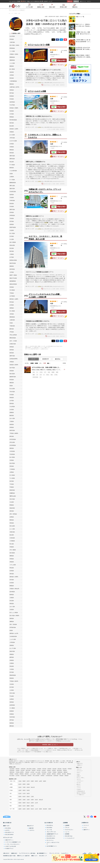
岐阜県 (24, 796)
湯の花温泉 (12, 552)
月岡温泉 (12, 361)
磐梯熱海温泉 (13, 182)
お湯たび (79, 775)
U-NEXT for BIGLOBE (10, 846)
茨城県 (28, 784)
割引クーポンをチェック (59, 64)
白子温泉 (12, 257)
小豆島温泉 (12, 642)
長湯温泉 (12, 714)
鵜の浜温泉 (12, 373)
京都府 (24, 799)
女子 (45, 372)
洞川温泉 (12, 579)
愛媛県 (28, 805)
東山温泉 (12, 161)
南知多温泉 (12, 508)
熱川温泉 (12, 481)
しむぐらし (31, 830)
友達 (34, 372)
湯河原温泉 (12, 269)
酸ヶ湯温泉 (12, 69)
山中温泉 (12, 400)
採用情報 (67, 834)
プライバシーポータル (54, 853)
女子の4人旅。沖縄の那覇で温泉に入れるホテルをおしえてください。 (51, 82)
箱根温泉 (12, 266)
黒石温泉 (12, 78)
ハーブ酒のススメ (80, 794)
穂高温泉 (12, 352)
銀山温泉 (12, 125)
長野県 (24, 790)
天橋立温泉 (12, 532)
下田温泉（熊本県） (14, 681)
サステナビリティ (69, 829)
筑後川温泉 (12, 651)
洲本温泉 (12, 573)
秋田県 (36, 781)
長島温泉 (12, 523)
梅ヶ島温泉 (12, 457)
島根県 (24, 802)
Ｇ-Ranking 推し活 (81, 791)
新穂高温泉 (12, 490)
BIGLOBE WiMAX (9, 834)
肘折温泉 (12, 152)
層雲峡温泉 (12, 57)
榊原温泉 (12, 520)
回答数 (36, 363)
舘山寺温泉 (12, 463)
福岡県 (20, 808)
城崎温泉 (12, 555)
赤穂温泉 (12, 561)
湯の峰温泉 (12, 591)
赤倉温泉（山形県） (14, 128)
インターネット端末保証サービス (13, 842)
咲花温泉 (12, 379)
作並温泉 (12, 99)
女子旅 (56, 374)
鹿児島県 (45, 808)
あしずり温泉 (13, 648)
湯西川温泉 (12, 209)
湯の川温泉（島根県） (15, 615)
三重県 (32, 796)
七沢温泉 (12, 272)
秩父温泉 (12, 248)
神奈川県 (33, 787)
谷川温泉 (12, 236)
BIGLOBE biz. (50, 825)
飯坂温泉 (12, 167)
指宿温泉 (12, 723)
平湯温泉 (12, 487)
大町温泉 (12, 314)
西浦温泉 (12, 505)
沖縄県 (53, 372)
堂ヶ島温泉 (12, 475)
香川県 (24, 805)
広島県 (32, 802)
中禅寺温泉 (12, 200)
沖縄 (49, 372)
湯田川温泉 (12, 155)
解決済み (57, 359)
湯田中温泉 (12, 355)
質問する (76, 1)
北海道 (20, 781)
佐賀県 (24, 808)
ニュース (67, 831)
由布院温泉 (12, 705)
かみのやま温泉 (13, 140)
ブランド (67, 827)
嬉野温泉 (12, 657)
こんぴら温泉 (13, 639)
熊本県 (32, 808)
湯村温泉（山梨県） (14, 299)
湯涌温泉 (12, 412)
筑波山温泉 (12, 245)
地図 (53, 56)
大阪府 (28, 799)
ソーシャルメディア (69, 838)
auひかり (7, 830)
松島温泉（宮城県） (14, 108)
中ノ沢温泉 (12, 179)
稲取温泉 (12, 448)
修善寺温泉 (12, 430)
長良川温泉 (12, 499)
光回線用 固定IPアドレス (52, 834)
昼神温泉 (12, 346)
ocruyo (78, 774)
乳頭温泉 (12, 111)
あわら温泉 (12, 418)
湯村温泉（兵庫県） (14, 576)
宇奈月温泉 (12, 391)
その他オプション (9, 848)
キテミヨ (79, 779)
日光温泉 (12, 206)
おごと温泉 (12, 529)
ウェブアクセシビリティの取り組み (27, 853)
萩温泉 (11, 630)
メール (85, 827)
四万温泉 (12, 221)
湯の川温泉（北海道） (15, 45)
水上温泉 (12, 239)
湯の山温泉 (12, 525)
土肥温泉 (12, 472)
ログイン (89, 1)
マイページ (83, 1)
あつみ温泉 (12, 134)
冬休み (47, 374)
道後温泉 (12, 645)
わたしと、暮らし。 (81, 777)
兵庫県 (32, 799)
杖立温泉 (12, 687)
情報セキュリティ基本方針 (23, 855)
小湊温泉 (12, 254)
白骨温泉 (12, 305)
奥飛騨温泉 (12, 493)
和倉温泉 (12, 397)
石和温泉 (12, 287)
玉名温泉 (12, 684)
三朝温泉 (12, 597)
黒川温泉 (12, 672)
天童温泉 (12, 146)
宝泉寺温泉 (12, 717)
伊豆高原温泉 (13, 439)
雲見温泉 (12, 466)
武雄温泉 (12, 660)
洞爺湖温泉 (12, 60)
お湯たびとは (79, 763)
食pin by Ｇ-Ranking (81, 793)
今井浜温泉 (12, 451)
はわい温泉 (12, 606)
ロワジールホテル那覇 (37, 91)
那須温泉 (12, 203)
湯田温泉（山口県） (14, 633)
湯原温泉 (12, 618)
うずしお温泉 (13, 564)
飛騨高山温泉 (13, 496)
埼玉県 (20, 787)
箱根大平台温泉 (13, 278)
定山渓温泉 (12, 36)
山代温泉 (12, 409)
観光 (52, 374)
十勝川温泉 (12, 42)
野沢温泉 (12, 302)
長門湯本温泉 (13, 627)
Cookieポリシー (65, 853)
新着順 (32, 363)
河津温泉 (12, 460)
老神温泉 (12, 224)
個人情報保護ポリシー (42, 853)
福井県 (28, 793)
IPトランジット (50, 840)
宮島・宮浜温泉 (13, 624)
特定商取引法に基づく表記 (9, 855)
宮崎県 (40, 808)
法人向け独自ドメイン (52, 846)
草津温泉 (12, 212)
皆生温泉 (12, 600)
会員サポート (86, 829)
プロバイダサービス (51, 831)
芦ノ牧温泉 (12, 164)
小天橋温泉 (12, 540)
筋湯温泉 (12, 711)
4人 (37, 372)
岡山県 (28, 802)
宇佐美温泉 (12, 454)
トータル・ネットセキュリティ (12, 844)
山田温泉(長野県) (13, 358)
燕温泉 (11, 385)
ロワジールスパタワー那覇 (39, 45)
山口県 (36, 802)
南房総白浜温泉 (13, 260)
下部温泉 (12, 293)
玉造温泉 (12, 609)
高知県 (32, 805)
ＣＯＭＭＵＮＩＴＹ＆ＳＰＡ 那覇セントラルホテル (44, 136)
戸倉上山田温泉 (13, 334)
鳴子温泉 (12, 93)
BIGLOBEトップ (43, 855)
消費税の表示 (14, 853)
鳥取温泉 (12, 603)
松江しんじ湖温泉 (14, 612)
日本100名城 (35, 377)
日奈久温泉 (12, 693)
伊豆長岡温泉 (13, 445)
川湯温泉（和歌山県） (15, 588)
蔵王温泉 (12, 122)
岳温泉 (11, 173)
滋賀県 (20, 799)
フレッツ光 (49, 829)
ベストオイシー (80, 781)
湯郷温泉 (12, 621)
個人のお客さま (7, 822)
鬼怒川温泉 (12, 188)
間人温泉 (12, 543)
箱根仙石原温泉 (13, 284)
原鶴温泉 (12, 654)
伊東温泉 (12, 427)
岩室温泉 (12, 370)
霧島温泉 (12, 726)
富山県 (20, 793)
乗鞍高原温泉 (13, 337)
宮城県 (32, 781)
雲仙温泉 (12, 666)
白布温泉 (12, 143)
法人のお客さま (49, 822)
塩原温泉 (12, 194)
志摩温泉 (12, 517)
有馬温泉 (12, 558)
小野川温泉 (12, 137)
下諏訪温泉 (12, 325)
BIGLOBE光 (8, 828)
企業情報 (65, 822)
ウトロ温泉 (12, 51)
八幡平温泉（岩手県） (15, 87)
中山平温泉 (12, 105)
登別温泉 (12, 39)
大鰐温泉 (12, 75)
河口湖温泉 (12, 290)
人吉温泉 (12, 690)
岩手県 (28, 781)
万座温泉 (12, 218)
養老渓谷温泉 (13, 263)
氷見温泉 (12, 394)
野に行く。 (79, 784)
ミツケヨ (79, 787)
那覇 (57, 372)
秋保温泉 (12, 96)
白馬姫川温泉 (13, 343)
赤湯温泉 (12, 131)
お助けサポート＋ (9, 840)
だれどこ (79, 772)
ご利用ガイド (79, 765)
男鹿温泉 (12, 116)
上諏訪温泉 (12, 319)
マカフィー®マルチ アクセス (53, 843)
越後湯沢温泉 (13, 376)
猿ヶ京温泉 (12, 233)
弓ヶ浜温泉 (12, 478)
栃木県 (20, 784)
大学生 (41, 372)
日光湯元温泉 (13, 191)
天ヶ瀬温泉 (12, 708)
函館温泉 (12, 66)
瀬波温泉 (12, 382)
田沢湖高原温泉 (13, 119)
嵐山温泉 (12, 534)
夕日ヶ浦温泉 (13, 549)
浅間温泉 (12, 308)
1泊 (40, 377)
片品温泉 (12, 230)
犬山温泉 (12, 502)
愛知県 (28, 796)
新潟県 (28, 790)
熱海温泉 (12, 424)
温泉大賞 (31, 828)
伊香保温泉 (12, 215)
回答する (70, 1)
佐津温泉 (12, 570)
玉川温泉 (12, 113)
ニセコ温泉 (12, 63)
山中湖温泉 (12, 296)
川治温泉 (12, 197)
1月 (37, 374)
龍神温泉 (12, 594)
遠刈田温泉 (12, 102)
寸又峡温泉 (12, 469)
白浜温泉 (12, 582)
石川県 (24, 793)
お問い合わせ (6, 853)
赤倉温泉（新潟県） (14, 364)
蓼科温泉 (12, 328)
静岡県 (20, 796)
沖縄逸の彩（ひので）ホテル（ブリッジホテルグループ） (45, 190)
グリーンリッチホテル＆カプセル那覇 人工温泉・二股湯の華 (45, 295)
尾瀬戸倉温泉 (13, 227)
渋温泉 (11, 322)
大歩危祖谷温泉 (13, 636)
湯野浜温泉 (12, 158)
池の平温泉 (12, 367)
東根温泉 (12, 149)
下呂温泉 (12, 484)
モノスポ (79, 782)
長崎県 (28, 808)
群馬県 (24, 784)
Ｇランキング (79, 770)
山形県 (40, 781)
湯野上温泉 (12, 185)
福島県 (44, 781)
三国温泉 (12, 421)
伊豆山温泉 (12, 442)
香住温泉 (12, 567)
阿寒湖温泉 (12, 48)
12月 (41, 374)
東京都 (28, 787)
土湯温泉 (12, 176)
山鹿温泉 (12, 699)
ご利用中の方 (84, 822)
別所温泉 (12, 349)
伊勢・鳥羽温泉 (13, 514)
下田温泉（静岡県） (14, 433)
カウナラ (79, 786)
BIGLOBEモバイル (9, 832)
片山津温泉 (12, 406)
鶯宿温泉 (12, 84)
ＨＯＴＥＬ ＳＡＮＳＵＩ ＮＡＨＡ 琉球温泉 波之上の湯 (45, 237)
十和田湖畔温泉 (13, 81)
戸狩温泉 (12, 331)
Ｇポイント (79, 769)
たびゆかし (79, 789)
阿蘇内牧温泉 (13, 675)
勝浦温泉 (12, 585)
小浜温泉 (12, 669)
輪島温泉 (12, 415)
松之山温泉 (12, 388)
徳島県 (20, 805)
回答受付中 (45, 359)
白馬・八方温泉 (13, 340)
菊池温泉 (12, 678)
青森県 (24, 781)
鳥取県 (20, 802)
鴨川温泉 (12, 251)
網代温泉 (12, 436)
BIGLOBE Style (68, 836)
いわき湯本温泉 (13, 170)
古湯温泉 (12, 663)
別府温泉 (12, 702)
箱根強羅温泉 (13, 281)
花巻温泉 (12, 90)
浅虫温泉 (12, 72)
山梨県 (20, 790)
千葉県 (24, 787)
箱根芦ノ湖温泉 (13, 275)
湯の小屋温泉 (13, 242)
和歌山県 (41, 799)
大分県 (36, 808)
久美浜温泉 (12, 537)
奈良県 (36, 799)
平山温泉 (12, 696)
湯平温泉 (12, 720)
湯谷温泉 (12, 511)
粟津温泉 (12, 403)
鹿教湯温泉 (12, 317)
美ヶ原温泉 (12, 311)
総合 (48, 363)
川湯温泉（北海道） (14, 54)
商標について (34, 855)
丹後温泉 (12, 546)
